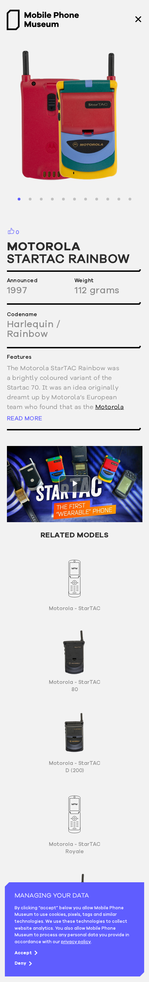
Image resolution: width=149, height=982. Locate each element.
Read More (24, 418)
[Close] (138, 20)
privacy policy (76, 941)
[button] (19, 199)
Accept (23, 952)
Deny (20, 963)
